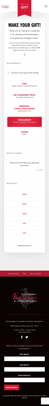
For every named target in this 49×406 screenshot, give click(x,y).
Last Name (24, 365)
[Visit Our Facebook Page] (22, 337)
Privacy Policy (13, 273)
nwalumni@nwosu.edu (24, 332)
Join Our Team (35, 273)
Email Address (24, 375)
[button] (24, 85)
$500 (24, 194)
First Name (24, 354)
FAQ (24, 273)
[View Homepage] (10, 6)
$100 (24, 214)
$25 (24, 233)
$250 (24, 204)
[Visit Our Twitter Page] (26, 337)
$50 (24, 223)
